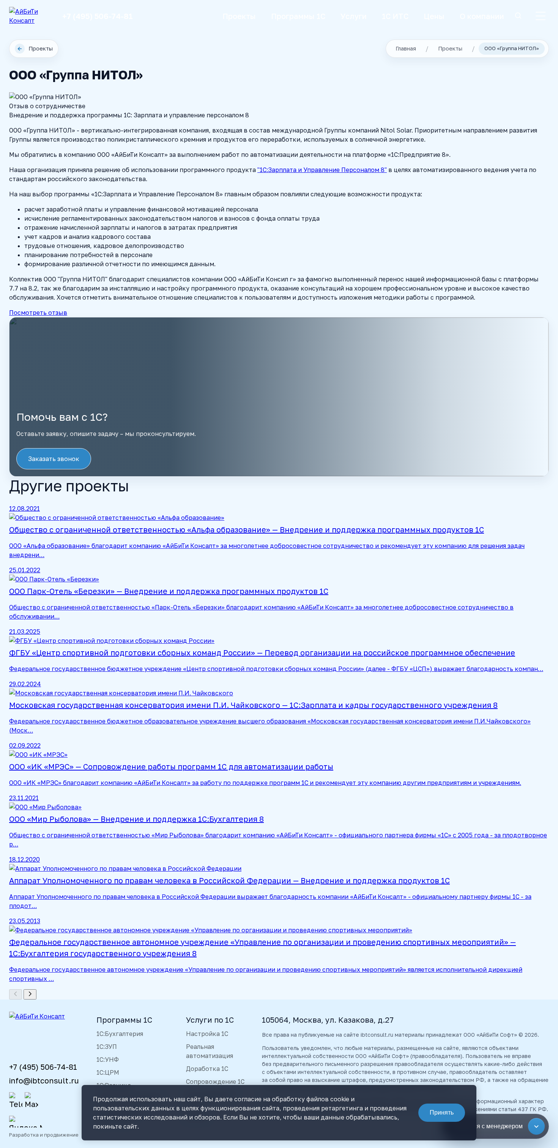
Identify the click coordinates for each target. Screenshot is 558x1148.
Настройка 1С (207, 1033)
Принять (442, 1112)
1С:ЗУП (106, 1046)
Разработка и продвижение (44, 1135)
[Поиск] (518, 16)
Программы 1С (298, 16)
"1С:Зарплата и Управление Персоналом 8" (322, 170)
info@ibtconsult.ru (44, 1080)
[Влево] (15, 994)
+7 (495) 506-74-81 (97, 16)
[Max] (31, 1101)
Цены (434, 16)
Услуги (353, 16)
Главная (406, 48)
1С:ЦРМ (107, 1072)
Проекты (239, 16)
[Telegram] (15, 1101)
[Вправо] (30, 994)
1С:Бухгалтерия (119, 1033)
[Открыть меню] (540, 16)
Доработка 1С (207, 1068)
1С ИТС (395, 16)
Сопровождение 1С (215, 1081)
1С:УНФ (107, 1059)
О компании (482, 16)
